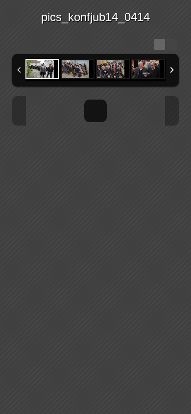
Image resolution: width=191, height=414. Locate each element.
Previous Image (19, 111)
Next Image (172, 111)
